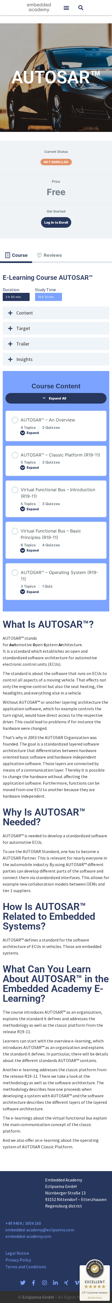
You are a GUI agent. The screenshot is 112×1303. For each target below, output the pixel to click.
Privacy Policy (18, 1260)
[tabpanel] (56, 712)
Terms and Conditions (25, 1266)
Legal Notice (17, 1253)
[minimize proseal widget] (107, 1268)
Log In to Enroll (56, 222)
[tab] (16, 255)
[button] (66, 7)
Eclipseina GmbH (38, 1297)
